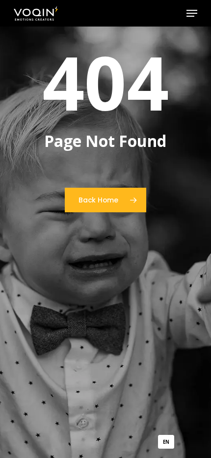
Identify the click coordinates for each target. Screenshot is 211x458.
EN (166, 442)
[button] (191, 13)
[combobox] (166, 442)
